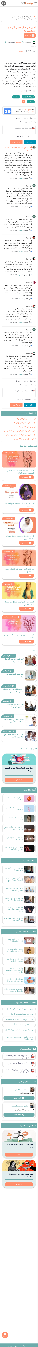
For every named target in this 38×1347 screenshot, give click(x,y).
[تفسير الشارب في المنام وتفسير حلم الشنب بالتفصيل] (30, 721)
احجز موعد (17, 1098)
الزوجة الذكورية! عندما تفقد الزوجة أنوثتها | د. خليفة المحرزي (20, 537)
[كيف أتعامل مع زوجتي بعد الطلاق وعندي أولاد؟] (30, 706)
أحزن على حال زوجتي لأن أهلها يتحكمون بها (25, 19)
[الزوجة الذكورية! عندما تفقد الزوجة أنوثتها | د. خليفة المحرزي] (19, 525)
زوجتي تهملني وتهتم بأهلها (27, 427)
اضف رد (21, 178)
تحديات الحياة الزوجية (25, 17)
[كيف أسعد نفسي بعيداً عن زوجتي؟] (30, 675)
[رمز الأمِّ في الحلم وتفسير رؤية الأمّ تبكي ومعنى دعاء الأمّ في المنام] (19, 558)
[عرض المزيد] (23, 101)
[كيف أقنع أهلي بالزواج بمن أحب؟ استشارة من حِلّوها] (19, 623)
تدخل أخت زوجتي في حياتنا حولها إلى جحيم (23, 439)
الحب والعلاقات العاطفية (10, 617)
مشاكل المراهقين (7, 656)
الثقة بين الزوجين (7, 731)
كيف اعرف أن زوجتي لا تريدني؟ (26, 419)
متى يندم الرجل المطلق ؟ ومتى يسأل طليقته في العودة (19, 431)
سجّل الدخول (29, 142)
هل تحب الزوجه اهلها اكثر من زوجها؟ (25, 423)
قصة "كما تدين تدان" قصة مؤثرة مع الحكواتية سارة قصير (19, 504)
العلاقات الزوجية (7, 686)
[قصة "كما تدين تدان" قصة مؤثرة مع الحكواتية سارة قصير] (19, 492)
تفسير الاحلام (7, 453)
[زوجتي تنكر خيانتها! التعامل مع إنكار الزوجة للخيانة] (30, 736)
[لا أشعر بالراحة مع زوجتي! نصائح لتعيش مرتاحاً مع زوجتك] (30, 690)
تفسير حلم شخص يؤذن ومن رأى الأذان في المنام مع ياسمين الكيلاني (20, 471)
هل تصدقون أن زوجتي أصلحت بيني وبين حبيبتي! (21, 435)
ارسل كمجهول (16, 142)
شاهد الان (25, 477)
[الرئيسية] (34, 17)
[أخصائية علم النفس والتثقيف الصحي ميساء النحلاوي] (34, 147)
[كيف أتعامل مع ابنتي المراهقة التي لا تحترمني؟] (30, 660)
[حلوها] (35, 3)
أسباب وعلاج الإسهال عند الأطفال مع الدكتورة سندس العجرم (19, 603)
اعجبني (26, 178)
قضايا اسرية (14, 17)
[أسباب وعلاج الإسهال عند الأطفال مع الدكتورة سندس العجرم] (19, 590)
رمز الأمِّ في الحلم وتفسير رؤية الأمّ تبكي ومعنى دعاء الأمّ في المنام (19, 570)
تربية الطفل (7, 584)
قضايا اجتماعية (7, 485)
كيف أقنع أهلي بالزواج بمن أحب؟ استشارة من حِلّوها (19, 636)
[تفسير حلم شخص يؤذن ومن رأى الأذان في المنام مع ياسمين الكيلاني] (19, 459)
